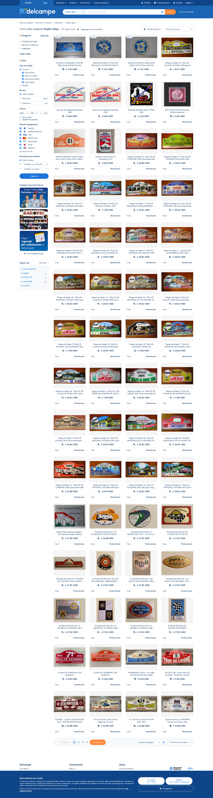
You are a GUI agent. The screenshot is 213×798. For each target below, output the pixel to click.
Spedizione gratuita (29, 119)
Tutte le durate (28, 94)
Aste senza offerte (32, 79)
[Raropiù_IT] (34, 219)
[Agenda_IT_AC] (34, 241)
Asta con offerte (31, 76)
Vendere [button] (72, 3)
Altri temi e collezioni (30, 45)
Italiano (189, 3)
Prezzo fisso (30, 73)
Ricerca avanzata (186, 12)
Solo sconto (27, 117)
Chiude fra (26, 103)
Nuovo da (26, 98)
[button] (162, 12)
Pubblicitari (26, 48)
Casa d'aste (29, 82)
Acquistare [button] (60, 3)
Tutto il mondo (27, 160)
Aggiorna (34, 176)
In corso (25, 69)
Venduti (25, 85)
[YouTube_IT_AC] (34, 198)
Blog (71, 769)
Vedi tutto (44, 36)
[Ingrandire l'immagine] (69, 47)
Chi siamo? (24, 769)
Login (45, 3)
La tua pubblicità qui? (35, 253)
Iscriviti (28, 3)
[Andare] (164, 742)
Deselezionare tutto (26, 151)
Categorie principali (29, 41)
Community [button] (84, 3)
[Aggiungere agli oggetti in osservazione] (82, 38)
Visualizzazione (153, 29)
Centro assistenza (126, 769)
